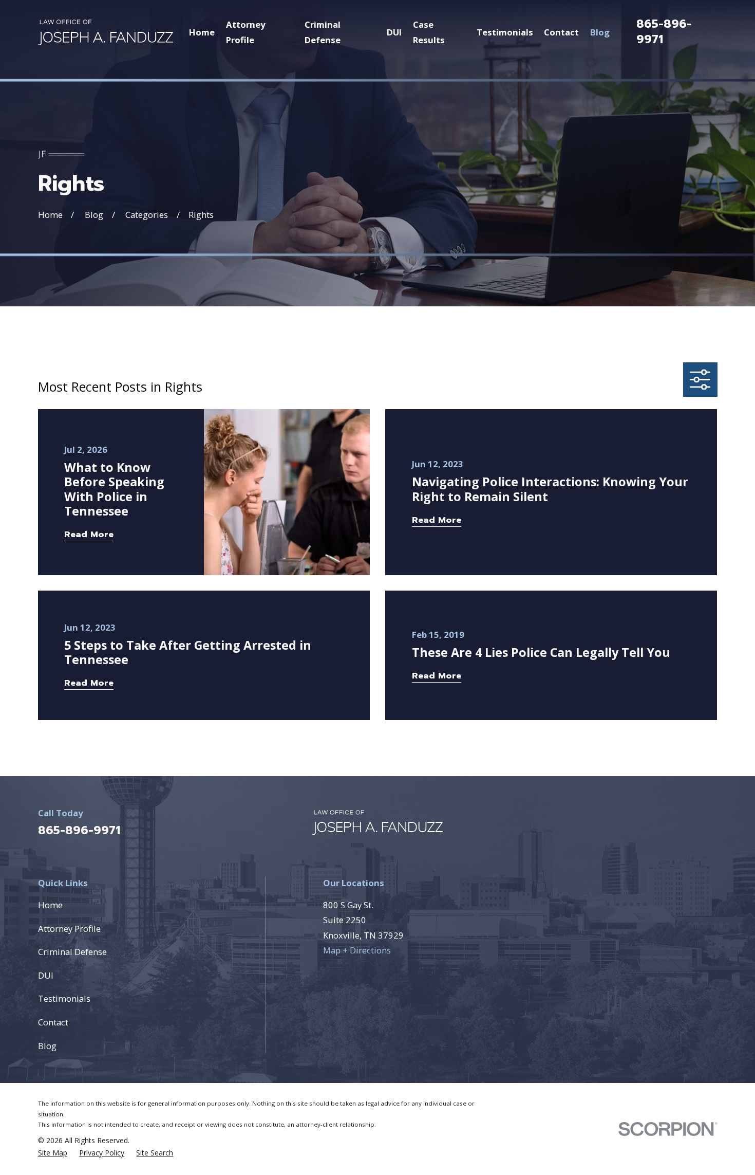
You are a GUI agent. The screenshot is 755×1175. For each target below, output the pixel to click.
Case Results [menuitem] (429, 32)
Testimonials (64, 998)
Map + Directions (357, 950)
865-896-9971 (664, 31)
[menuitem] (52, 1153)
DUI (45, 975)
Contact (53, 1022)
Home (50, 905)
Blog (47, 1046)
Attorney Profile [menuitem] (246, 32)
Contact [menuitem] (561, 32)
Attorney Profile (69, 928)
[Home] (105, 32)
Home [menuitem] (202, 32)
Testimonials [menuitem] (505, 32)
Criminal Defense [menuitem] (323, 32)
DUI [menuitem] (394, 32)
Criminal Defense (72, 952)
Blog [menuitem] (600, 32)
